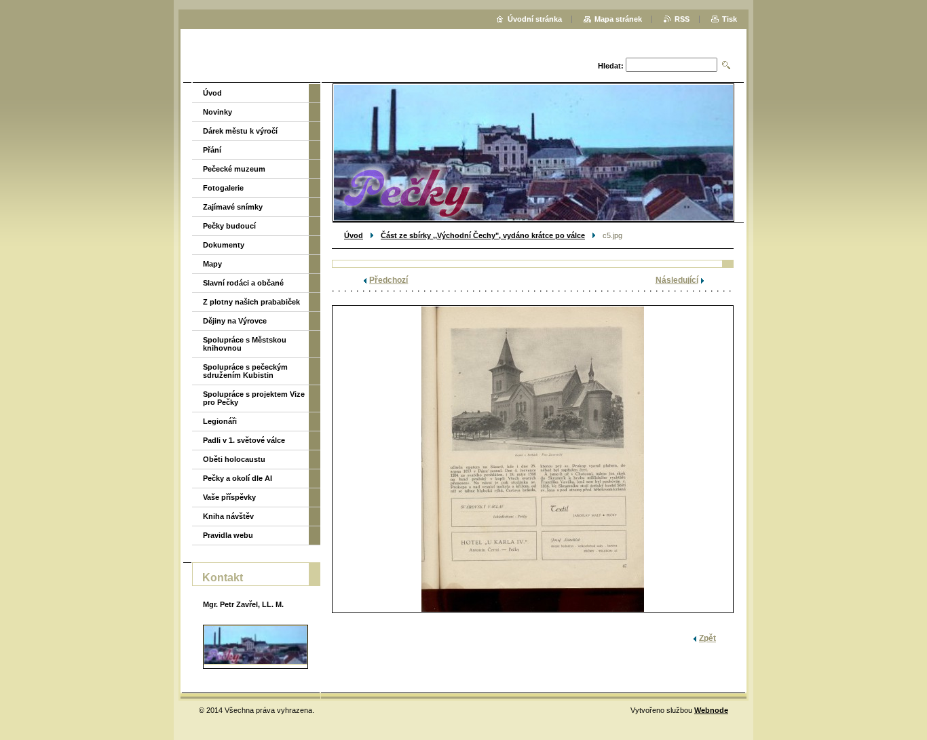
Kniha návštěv (228, 516)
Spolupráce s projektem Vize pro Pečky (254, 398)
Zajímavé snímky (233, 207)
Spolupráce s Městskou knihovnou (244, 344)
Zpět (707, 638)
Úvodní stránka (535, 19)
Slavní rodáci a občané (243, 283)
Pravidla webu (228, 535)
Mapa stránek (618, 19)
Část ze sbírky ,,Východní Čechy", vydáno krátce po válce (483, 235)
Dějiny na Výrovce (235, 321)
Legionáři (220, 421)
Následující (677, 280)
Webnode (711, 710)
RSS (682, 19)
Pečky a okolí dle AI (237, 478)
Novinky (217, 112)
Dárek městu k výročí (240, 131)
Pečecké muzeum (234, 169)
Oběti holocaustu (234, 459)
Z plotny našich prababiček (251, 302)
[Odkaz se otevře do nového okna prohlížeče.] (533, 459)
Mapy (212, 264)
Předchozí (388, 280)
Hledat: (611, 66)
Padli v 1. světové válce (244, 440)
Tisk (729, 19)
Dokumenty (223, 245)
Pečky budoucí (229, 226)
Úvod (353, 235)
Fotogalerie (223, 188)
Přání (212, 150)
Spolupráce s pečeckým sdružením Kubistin (245, 371)
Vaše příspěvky (229, 497)
